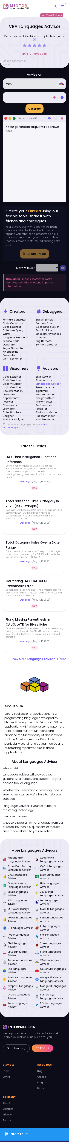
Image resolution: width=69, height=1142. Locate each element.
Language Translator (15, 337)
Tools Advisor (44, 380)
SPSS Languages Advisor (18, 953)
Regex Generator (13, 348)
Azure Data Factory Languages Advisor (19, 868)
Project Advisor (45, 387)
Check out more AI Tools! (14, 62)
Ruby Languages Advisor (50, 927)
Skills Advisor (43, 376)
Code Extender (12, 327)
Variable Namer (45, 419)
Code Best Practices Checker (48, 335)
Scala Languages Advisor (50, 945)
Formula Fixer (44, 323)
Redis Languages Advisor (18, 1004)
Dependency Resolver (11, 399)
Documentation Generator (13, 392)
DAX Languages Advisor (17, 876)
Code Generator (13, 323)
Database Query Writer (13, 332)
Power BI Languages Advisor (20, 919)
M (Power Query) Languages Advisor (19, 910)
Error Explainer (44, 330)
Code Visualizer (12, 384)
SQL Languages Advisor (17, 970)
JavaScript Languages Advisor (51, 893)
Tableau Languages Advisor (20, 962)
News (40, 1088)
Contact (8, 1109)
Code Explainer (12, 376)
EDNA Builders (52, 15)
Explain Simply (44, 319)
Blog (39, 1071)
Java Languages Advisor (18, 893)
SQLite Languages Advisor (51, 1004)
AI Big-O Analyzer (13, 419)
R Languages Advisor (20, 928)
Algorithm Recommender (45, 392)
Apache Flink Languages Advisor (19, 859)
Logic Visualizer (12, 387)
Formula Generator (14, 319)
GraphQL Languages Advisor (20, 987)
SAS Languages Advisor (49, 936)
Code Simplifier (12, 380)
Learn (6, 1071)
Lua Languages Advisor (49, 902)
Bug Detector (44, 341)
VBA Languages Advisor (49, 962)
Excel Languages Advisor (50, 876)
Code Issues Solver (47, 327)
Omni (6, 1077)
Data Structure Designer (12, 414)
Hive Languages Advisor (49, 885)
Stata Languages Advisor (50, 953)
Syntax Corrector (46, 344)
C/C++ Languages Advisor (51, 868)
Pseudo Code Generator (11, 342)
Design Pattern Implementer (45, 399)
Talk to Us (42, 1048)
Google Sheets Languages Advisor (19, 885)
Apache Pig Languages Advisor (51, 859)
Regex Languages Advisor (18, 936)
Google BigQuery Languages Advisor (51, 979)
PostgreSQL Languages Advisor (51, 996)
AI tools (12, 424)
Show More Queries (38, 659)
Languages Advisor (48, 384)
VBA (45, 424)
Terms (7, 1120)
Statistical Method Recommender (47, 414)
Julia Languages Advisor (17, 902)
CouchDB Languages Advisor (53, 970)
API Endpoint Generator (10, 353)
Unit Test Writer (12, 359)
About (6, 1103)
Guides (41, 1077)
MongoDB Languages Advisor (53, 987)
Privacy (7, 1114)
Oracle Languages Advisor (19, 996)
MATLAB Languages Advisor (52, 910)
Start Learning (16, 1048)
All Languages (10, 427)
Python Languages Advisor (51, 919)
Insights (42, 1082)
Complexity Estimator (10, 407)
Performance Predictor (44, 407)
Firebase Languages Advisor (20, 979)
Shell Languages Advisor (18, 945)
